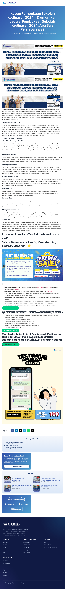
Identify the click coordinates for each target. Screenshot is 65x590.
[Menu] (60, 3)
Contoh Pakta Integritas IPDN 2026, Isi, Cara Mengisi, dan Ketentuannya (21, 478)
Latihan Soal (26, 545)
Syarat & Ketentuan (18, 586)
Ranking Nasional (28, 550)
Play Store (40, 287)
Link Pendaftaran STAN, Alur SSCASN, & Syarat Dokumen (49, 486)
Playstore (5, 570)
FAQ (45, 542)
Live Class (26, 547)
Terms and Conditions (50, 547)
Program (5, 545)
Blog (4, 552)
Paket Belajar (27, 552)
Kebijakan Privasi (7, 586)
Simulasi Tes (26, 542)
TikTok (6, 560)
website (17, 289)
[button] (4, 266)
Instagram (8, 563)
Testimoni (5, 550)
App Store (48, 287)
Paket (4, 547)
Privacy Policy (47, 545)
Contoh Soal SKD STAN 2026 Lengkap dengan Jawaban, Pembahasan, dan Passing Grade (50, 478)
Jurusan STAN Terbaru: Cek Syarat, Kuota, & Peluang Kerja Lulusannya (21, 486)
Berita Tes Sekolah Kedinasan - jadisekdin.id (45, 33)
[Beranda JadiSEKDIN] (9, 3)
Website (5, 575)
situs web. (49, 291)
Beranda (5, 542)
